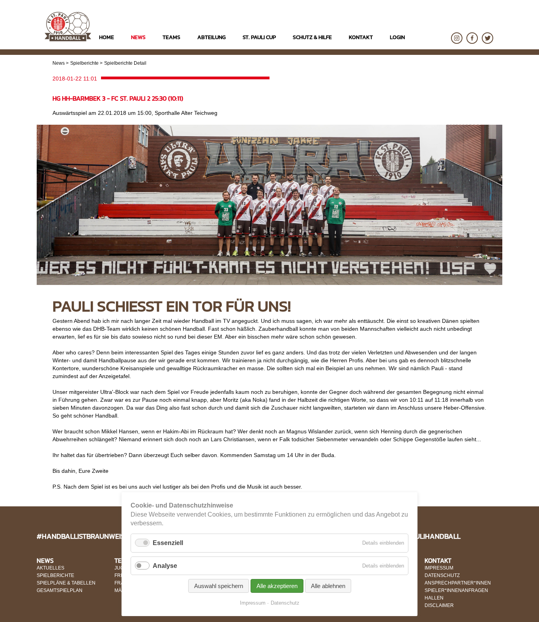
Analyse (165, 565)
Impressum (253, 603)
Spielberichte (84, 63)
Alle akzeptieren (277, 586)
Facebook (472, 38)
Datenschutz (285, 603)
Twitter (487, 38)
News (58, 63)
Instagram (456, 38)
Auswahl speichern (218, 586)
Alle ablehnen (328, 586)
